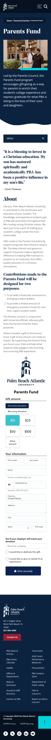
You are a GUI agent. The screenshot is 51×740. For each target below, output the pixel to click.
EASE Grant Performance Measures (38, 659)
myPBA (9, 668)
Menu (10, 138)
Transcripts (37, 650)
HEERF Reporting (26, 724)
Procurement (38, 668)
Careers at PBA (13, 699)
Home (9, 20)
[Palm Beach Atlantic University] (14, 610)
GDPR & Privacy (9, 724)
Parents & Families (21, 20)
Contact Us (12, 637)
